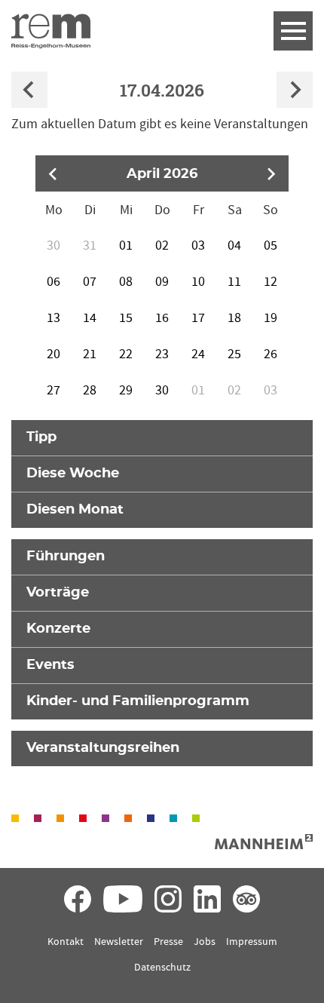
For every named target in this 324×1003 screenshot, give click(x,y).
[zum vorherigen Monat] (53, 173)
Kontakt (65, 942)
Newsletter (118, 942)
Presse (168, 942)
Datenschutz (162, 967)
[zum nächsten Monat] (270, 173)
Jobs (204, 942)
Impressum (251, 942)
